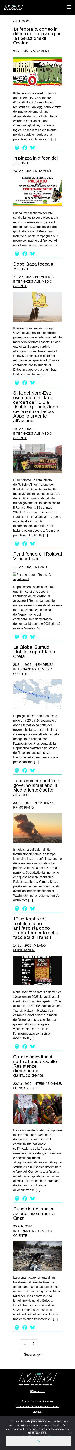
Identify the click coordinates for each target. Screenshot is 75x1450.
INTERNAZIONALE (26, 281)
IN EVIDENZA (45, 277)
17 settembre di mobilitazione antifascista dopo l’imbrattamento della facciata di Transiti (35, 928)
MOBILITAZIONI (24, 950)
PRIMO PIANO (23, 807)
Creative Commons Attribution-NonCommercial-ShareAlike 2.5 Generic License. (37, 1406)
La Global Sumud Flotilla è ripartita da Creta (34, 652)
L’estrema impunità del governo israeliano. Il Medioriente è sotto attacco (36, 787)
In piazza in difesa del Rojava (35, 160)
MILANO (41, 567)
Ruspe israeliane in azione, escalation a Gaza (34, 1213)
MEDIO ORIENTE (25, 1088)
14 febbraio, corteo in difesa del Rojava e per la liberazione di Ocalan (37, 36)
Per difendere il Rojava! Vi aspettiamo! (37, 556)
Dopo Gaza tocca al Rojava (34, 266)
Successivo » (33, 1354)
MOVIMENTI (41, 51)
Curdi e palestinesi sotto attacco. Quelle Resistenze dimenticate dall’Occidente (35, 1066)
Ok (38, 1441)
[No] (70, 1433)
